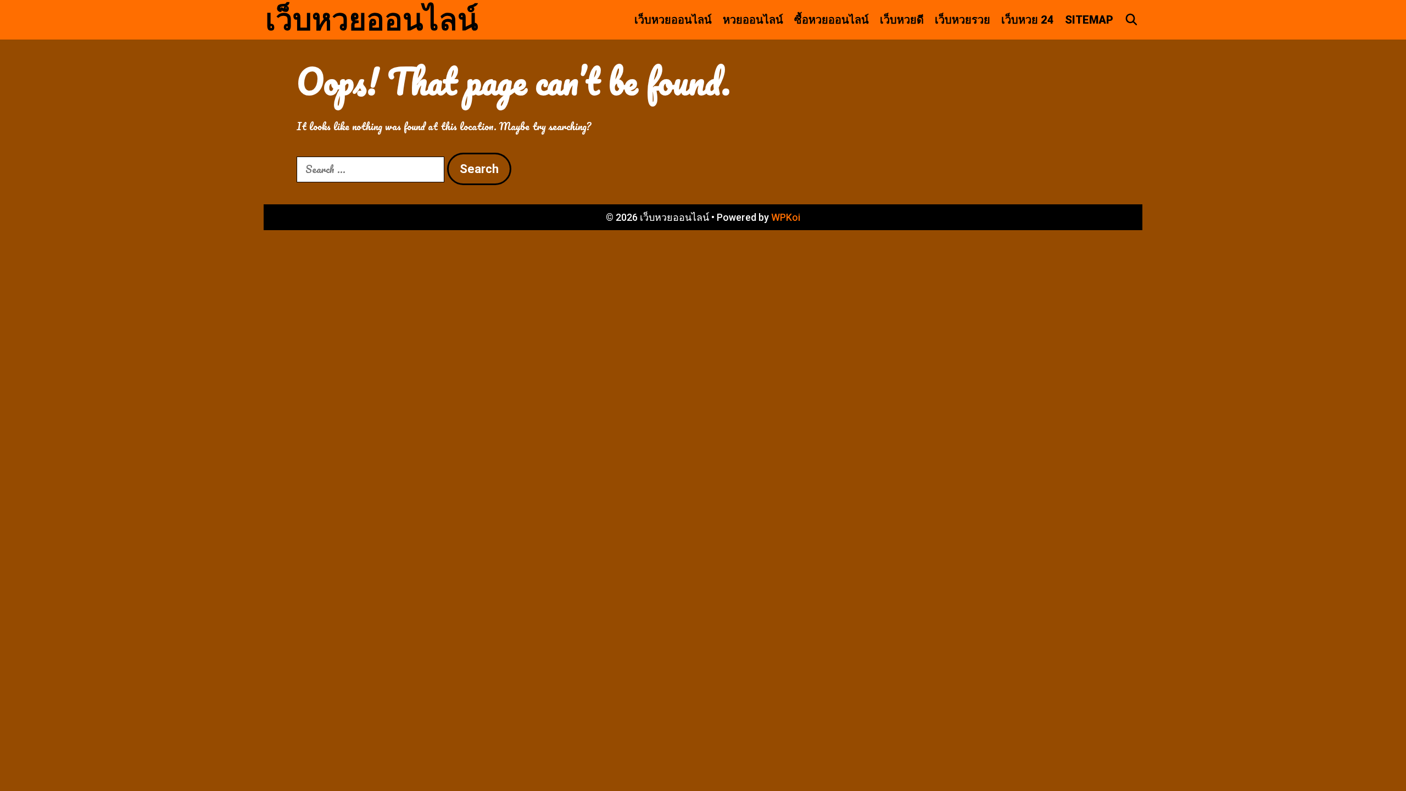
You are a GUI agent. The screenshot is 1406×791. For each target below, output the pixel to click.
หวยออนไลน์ (753, 19)
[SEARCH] (1131, 20)
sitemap (1089, 19)
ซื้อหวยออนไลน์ (831, 19)
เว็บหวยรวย (962, 19)
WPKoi (785, 217)
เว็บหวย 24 (1027, 19)
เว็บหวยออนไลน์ (371, 19)
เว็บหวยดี (902, 19)
